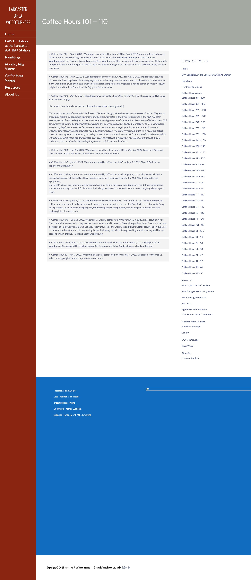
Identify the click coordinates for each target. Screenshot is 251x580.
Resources (12, 87)
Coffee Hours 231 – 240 (194, 146)
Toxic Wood (187, 346)
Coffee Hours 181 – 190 (193, 176)
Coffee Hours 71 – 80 (192, 243)
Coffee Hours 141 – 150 (193, 200)
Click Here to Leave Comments (197, 314)
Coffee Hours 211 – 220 (193, 158)
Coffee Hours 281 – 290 (194, 116)
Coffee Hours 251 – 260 (194, 134)
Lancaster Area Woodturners (18, 15)
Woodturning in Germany (194, 297)
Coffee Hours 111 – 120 (193, 218)
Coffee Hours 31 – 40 (192, 267)
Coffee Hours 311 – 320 (193, 97)
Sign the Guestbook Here (194, 309)
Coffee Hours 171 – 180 (193, 182)
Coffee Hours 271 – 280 (194, 122)
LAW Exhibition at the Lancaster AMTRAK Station (17, 45)
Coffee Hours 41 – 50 (192, 261)
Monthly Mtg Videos (14, 66)
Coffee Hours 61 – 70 (192, 249)
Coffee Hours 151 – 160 (193, 194)
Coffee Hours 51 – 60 (192, 255)
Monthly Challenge (191, 326)
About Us (12, 94)
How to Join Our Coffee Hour (196, 285)
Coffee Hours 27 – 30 (192, 273)
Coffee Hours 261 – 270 (194, 128)
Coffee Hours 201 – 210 (193, 164)
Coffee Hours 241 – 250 (194, 140)
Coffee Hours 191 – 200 (193, 170)
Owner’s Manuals (190, 339)
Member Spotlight (191, 358)
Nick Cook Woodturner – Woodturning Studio (101, 106)
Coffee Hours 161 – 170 (193, 188)
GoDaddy (126, 567)
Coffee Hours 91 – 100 (193, 230)
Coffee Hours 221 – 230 (194, 152)
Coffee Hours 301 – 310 (193, 104)
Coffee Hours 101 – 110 (193, 225)
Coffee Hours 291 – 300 (194, 110)
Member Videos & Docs (193, 321)
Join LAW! (186, 303)
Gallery (185, 332)
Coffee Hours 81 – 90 (192, 237)
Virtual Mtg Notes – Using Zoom (198, 291)
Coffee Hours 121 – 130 (193, 212)
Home (9, 34)
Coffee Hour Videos (14, 78)
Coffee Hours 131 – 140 (193, 206)
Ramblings (12, 57)
